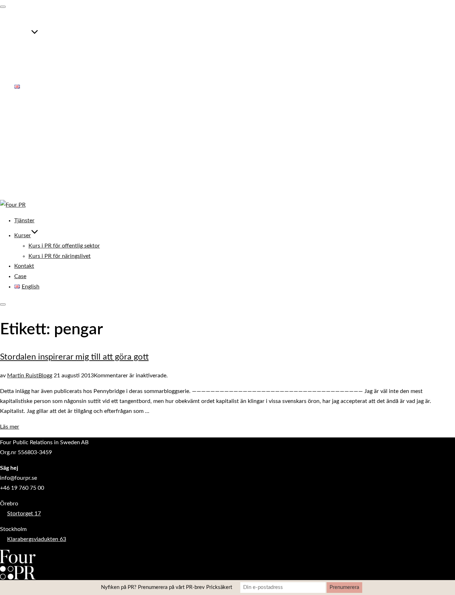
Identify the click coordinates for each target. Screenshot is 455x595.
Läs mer (9, 427)
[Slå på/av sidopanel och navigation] (3, 304)
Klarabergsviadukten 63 (36, 539)
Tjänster (24, 20)
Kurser (22, 35)
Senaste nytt (29, 159)
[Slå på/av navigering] (3, 7)
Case (20, 76)
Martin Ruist (22, 375)
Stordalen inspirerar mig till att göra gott (74, 357)
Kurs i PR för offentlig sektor (64, 46)
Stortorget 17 (24, 513)
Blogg (45, 375)
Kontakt (24, 66)
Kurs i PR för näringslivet (59, 56)
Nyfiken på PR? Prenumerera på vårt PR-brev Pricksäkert (166, 587)
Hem (20, 119)
